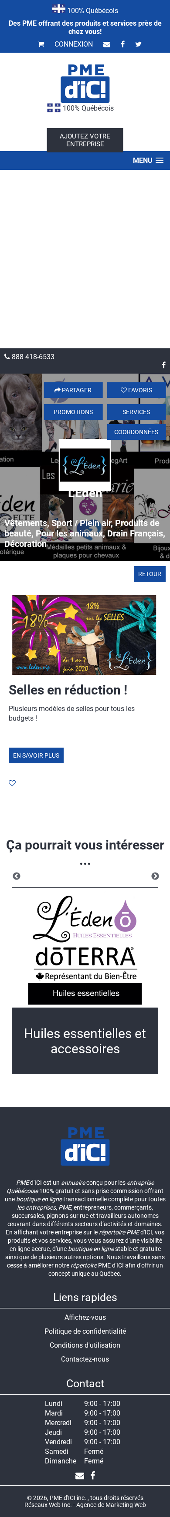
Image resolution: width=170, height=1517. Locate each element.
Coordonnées (136, 431)
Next (155, 876)
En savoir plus (36, 755)
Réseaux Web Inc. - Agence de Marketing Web (85, 1504)
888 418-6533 (32, 357)
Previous (16, 876)
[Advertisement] (85, 259)
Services (136, 411)
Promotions (73, 411)
